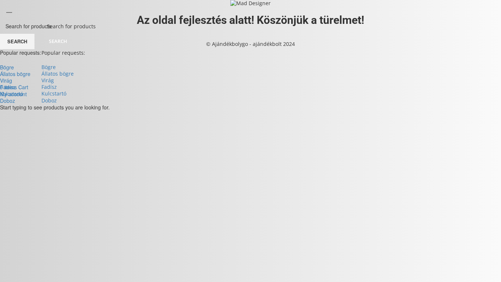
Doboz (49, 100)
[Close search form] (9, 9)
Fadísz (49, 86)
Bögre (48, 67)
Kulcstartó (53, 93)
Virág (47, 80)
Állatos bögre (57, 73)
